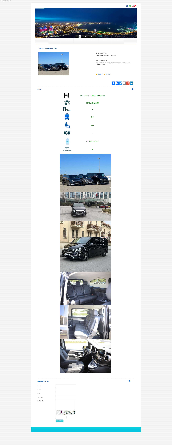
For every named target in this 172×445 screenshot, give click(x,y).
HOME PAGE (55, 41)
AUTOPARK (67, 41)
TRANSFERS (80, 41)
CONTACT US (117, 41)
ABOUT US (92, 41)
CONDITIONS (105, 41)
